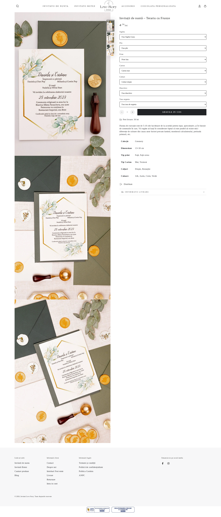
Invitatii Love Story (27, 496)
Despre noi (51, 467)
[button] (17, 6)
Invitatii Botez (21, 467)
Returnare (51, 479)
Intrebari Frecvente (55, 471)
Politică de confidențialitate (91, 467)
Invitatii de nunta (22, 463)
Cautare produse (22, 471)
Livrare (50, 475)
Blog (17, 475)
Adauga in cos (172, 112)
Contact (50, 463)
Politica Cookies (86, 471)
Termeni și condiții (87, 463)
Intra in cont (52, 484)
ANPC (82, 475)
